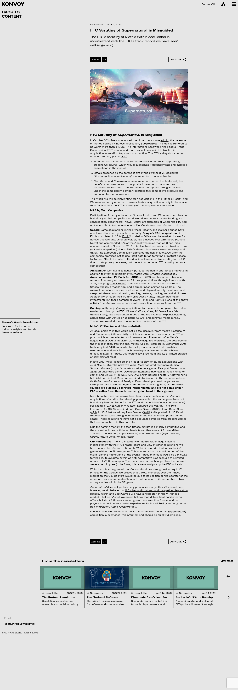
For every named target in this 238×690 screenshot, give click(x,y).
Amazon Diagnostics (162, 273)
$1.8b (146, 412)
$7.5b (175, 317)
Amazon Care (140, 273)
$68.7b (140, 317)
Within (165, 140)
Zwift (136, 299)
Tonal (144, 299)
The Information (136, 146)
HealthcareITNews (120, 221)
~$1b (94, 412)
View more (227, 561)
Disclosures (31, 632)
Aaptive (159, 299)
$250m (157, 409)
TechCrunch (117, 283)
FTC (123, 156)
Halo (172, 287)
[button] (228, 576)
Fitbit (125, 236)
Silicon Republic (150, 343)
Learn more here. (12, 332)
